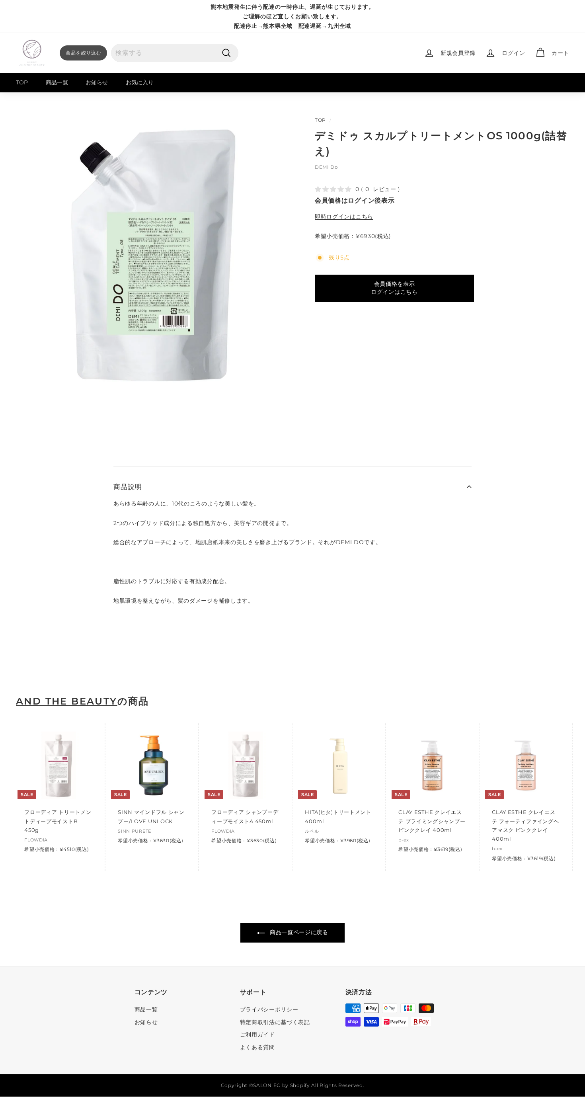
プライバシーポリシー (269, 1009)
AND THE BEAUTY (66, 701)
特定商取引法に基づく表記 (275, 1022)
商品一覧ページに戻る (298, 932)
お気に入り (140, 82)
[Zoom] (152, 256)
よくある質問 (257, 1047)
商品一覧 (57, 82)
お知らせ (97, 82)
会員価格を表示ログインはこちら (394, 287)
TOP (22, 82)
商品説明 (127, 487)
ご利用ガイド (257, 1034)
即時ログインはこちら (344, 216)
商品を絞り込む (83, 53)
